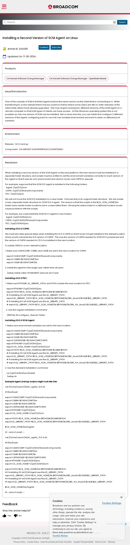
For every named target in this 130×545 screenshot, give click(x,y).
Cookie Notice (60, 535)
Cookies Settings (111, 503)
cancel (114, 22)
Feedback (44, 47)
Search (122, 22)
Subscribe (56, 47)
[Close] (121, 497)
